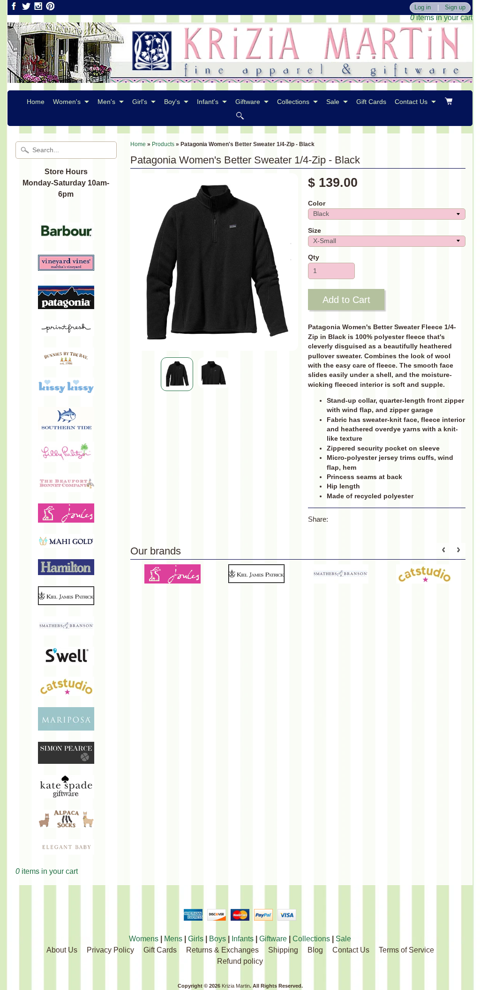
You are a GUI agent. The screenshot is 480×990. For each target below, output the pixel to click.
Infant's (207, 101)
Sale (332, 101)
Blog (315, 950)
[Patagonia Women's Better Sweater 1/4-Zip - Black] (177, 374)
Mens (173, 939)
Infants (243, 939)
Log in (422, 8)
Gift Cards (371, 101)
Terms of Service (406, 950)
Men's (106, 101)
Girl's (139, 101)
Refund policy (240, 961)
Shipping (283, 950)
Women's (67, 101)
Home (36, 101)
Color (316, 203)
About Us (61, 950)
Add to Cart (346, 300)
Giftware (247, 101)
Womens (143, 939)
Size (314, 230)
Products (163, 144)
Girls (195, 939)
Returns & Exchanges (222, 950)
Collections (293, 101)
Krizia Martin (236, 986)
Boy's (172, 101)
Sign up (455, 8)
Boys (217, 939)
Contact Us (411, 101)
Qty (313, 257)
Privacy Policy (110, 950)
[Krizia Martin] (240, 77)
